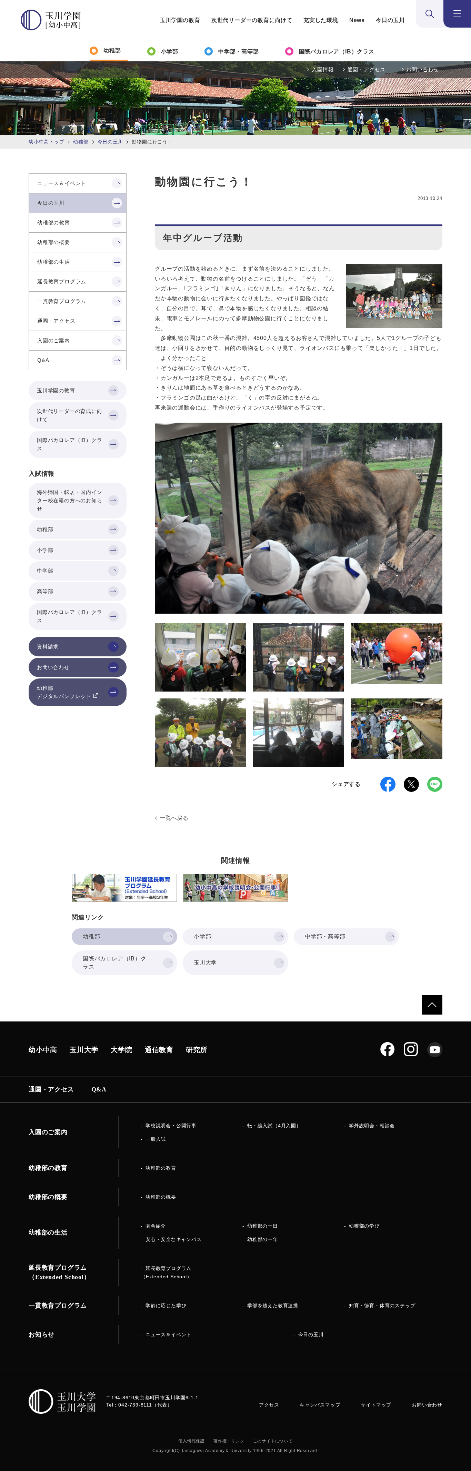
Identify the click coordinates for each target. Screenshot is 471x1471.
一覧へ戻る (174, 818)
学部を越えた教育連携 (272, 1305)
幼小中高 (43, 1050)
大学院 (121, 1050)
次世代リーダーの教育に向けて (251, 20)
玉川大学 (84, 1050)
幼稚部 (80, 141)
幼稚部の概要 (161, 1197)
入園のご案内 (48, 1132)
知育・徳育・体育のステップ (382, 1305)
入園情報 (322, 69)
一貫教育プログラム (58, 1305)
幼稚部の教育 (161, 1168)
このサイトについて (273, 1441)
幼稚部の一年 (262, 1239)
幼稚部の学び (364, 1226)
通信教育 (159, 1050)
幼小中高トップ (46, 141)
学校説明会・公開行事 (171, 1125)
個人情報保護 (191, 1441)
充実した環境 (320, 20)
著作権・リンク (228, 1441)
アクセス (269, 1405)
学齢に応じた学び (166, 1305)
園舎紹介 (156, 1226)
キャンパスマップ (320, 1405)
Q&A (99, 1089)
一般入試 (156, 1139)
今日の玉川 (390, 20)
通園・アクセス (367, 69)
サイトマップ (376, 1405)
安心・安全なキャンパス (174, 1239)
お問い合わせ (422, 69)
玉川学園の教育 (180, 20)
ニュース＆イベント (168, 1334)
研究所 (196, 1050)
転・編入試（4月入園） (274, 1125)
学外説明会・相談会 (372, 1125)
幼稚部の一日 (262, 1226)
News (357, 20)
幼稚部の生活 (48, 1232)
